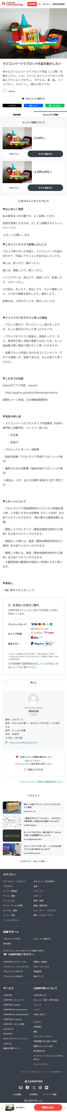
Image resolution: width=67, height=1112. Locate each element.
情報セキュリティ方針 (43, 1046)
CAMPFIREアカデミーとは (14, 961)
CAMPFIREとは (40, 995)
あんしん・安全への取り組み (46, 999)
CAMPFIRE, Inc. (35, 1100)
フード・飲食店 (10, 890)
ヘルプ (36, 1009)
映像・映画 (38, 900)
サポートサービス (41, 966)
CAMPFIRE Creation (11, 1004)
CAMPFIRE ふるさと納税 (14, 1024)
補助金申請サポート (12, 1048)
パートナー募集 (50, 1094)
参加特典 (17, 114)
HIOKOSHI (7, 1033)
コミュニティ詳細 (50, 114)
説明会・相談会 (40, 961)
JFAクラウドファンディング (15, 1038)
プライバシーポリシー (43, 1036)
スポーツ (37, 895)
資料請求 (32, 4)
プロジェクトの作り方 (13, 971)
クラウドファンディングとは (15, 966)
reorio (11, 91)
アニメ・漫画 (9, 895)
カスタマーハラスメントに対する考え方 (48, 1057)
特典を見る (48, 1107)
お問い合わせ (39, 1014)
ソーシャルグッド (11, 920)
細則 (35, 1031)
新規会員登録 (59, 4)
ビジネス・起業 (10, 910)
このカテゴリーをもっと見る (33, 861)
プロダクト (8, 886)
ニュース (37, 1004)
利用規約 (37, 1026)
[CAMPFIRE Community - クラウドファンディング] (12, 4)
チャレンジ (38, 890)
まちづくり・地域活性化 (44, 881)
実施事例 (37, 971)
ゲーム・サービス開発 (13, 905)
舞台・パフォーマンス (43, 915)
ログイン (46, 4)
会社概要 (17, 1094)
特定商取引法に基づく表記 (45, 1041)
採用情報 (33, 1094)
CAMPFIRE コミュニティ (13, 999)
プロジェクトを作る (12, 938)
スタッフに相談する (42, 938)
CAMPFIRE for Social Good (15, 1009)
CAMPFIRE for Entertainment (15, 1014)
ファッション (9, 900)
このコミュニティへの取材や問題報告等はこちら (41, 781)
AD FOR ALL (8, 1028)
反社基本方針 (39, 1050)
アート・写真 (9, 915)
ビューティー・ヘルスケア (45, 910)
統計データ (38, 976)
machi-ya (7, 1043)
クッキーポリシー (41, 1064)
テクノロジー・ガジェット (15, 881)
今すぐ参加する (45, 153)
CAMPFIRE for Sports (12, 1019)
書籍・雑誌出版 (40, 905)
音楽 (35, 886)
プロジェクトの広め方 (13, 976)
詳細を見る (14, 153)
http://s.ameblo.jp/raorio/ (23, 742)
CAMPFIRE (7, 995)
